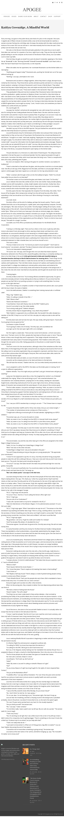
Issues (14, 16)
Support (57, 16)
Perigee (7, 16)
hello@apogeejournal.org (7, 759)
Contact (43, 16)
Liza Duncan (34, 800)
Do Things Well (35, 749)
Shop (50, 16)
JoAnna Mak (34, 772)
